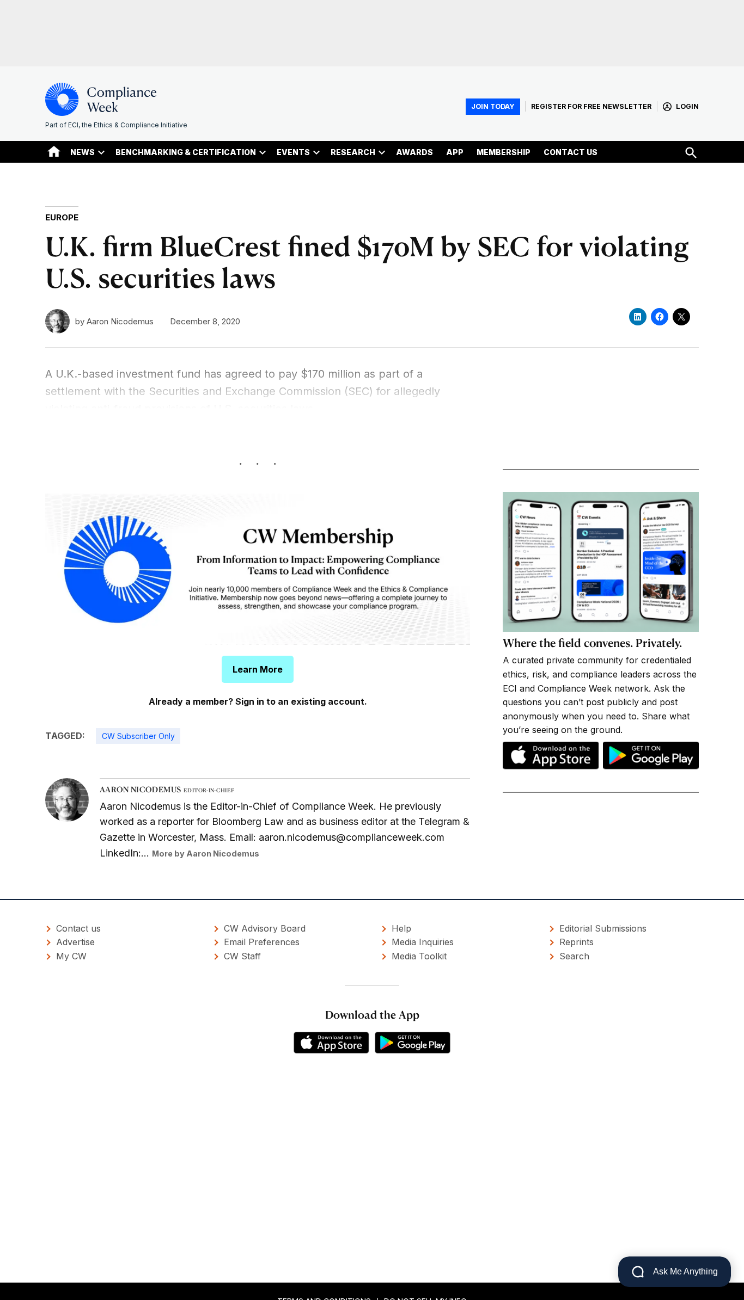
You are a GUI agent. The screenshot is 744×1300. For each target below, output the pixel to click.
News (82, 152)
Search (574, 956)
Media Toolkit (419, 956)
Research (353, 152)
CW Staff (242, 956)
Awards (414, 152)
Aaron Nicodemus (120, 321)
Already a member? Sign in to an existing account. (258, 701)
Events (293, 152)
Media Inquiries (423, 942)
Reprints (576, 942)
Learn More (258, 669)
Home (53, 151)
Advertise (75, 942)
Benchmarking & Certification (185, 152)
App (455, 152)
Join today (493, 106)
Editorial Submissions (603, 928)
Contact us (78, 928)
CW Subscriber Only (138, 736)
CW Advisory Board (265, 928)
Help (401, 928)
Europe (61, 217)
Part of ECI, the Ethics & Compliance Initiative (116, 125)
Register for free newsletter (591, 106)
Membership (503, 152)
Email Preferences (262, 942)
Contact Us (570, 152)
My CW (71, 956)
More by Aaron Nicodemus (205, 853)
